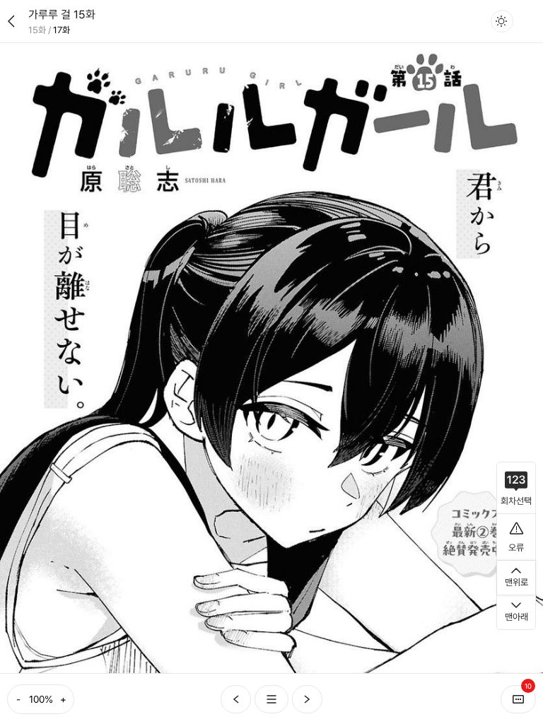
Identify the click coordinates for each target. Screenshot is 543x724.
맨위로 (516, 582)
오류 (516, 547)
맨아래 (516, 617)
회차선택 (516, 501)
